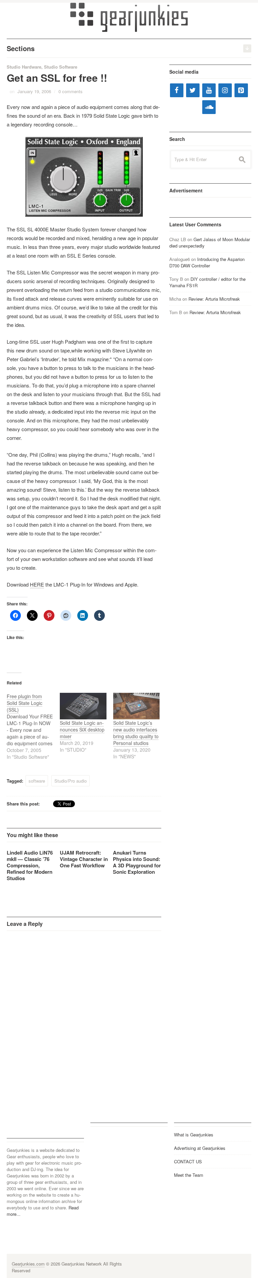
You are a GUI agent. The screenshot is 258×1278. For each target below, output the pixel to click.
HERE (37, 584)
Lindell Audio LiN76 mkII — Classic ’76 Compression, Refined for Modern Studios (30, 865)
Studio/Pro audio (70, 781)
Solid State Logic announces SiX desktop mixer (82, 729)
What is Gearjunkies (193, 1134)
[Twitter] (193, 90)
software (37, 781)
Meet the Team (188, 1175)
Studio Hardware (24, 67)
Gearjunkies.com (28, 1264)
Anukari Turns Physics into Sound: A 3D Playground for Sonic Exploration (137, 862)
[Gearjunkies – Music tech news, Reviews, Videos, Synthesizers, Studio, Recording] (129, 16)
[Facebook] (176, 90)
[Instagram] (225, 90)
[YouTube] (209, 90)
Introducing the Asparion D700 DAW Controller (207, 262)
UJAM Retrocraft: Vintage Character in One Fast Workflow (84, 859)
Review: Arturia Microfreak (214, 299)
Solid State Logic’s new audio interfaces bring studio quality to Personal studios (136, 732)
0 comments (70, 91)
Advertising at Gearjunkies (199, 1148)
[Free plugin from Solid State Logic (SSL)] (33, 726)
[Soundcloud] (209, 107)
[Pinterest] (241, 90)
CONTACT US (188, 1161)
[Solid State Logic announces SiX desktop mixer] (83, 706)
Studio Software (60, 67)
